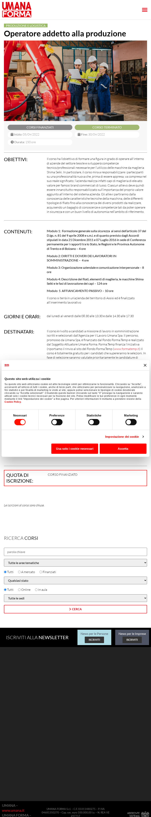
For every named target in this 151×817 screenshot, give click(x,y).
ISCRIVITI (94, 639)
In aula (42, 589)
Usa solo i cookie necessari (74, 448)
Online (25, 589)
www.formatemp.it (126, 349)
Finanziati (49, 571)
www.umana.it (13, 810)
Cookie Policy (13, 401)
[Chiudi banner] (145, 365)
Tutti (10, 571)
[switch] (57, 422)
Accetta (123, 448)
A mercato (28, 571)
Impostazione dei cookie (122, 436)
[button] (144, 9)
